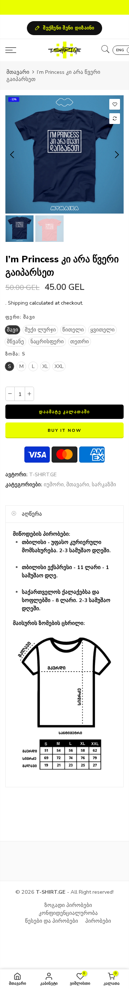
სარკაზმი (104, 484)
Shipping (18, 302)
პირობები (98, 920)
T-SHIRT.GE (43, 474)
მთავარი (17, 72)
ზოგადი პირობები (68, 905)
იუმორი (54, 484)
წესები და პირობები (51, 920)
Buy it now (64, 430)
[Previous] (12, 154)
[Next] (116, 154)
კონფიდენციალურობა (68, 913)
